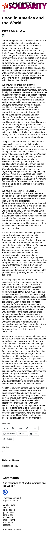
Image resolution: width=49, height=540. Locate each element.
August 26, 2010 (10, 500)
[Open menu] (3, 10)
